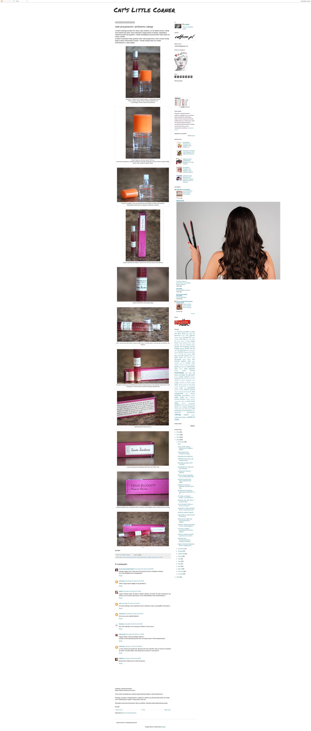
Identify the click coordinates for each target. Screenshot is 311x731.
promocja (178, 395)
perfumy (134, 557)
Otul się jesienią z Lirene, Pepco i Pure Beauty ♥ (187, 192)
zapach (154, 557)
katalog (176, 370)
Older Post (167, 710)
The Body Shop (182, 350)
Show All (193, 313)
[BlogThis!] (136, 555)
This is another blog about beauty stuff (184, 302)
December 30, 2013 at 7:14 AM (135, 634)
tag (183, 405)
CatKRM (186, 24)
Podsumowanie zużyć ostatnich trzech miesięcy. (187, 305)
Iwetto (121, 591)
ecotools (177, 363)
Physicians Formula (189, 346)
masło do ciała (184, 378)
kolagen (184, 370)
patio (185, 388)
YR (175, 354)
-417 (176, 331)
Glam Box (188, 339)
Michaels (185, 343)
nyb (120, 603)
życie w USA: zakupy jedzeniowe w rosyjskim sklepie (185, 448)
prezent (192, 393)
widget (193, 135)
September (181, 553)
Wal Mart (180, 352)
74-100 (179, 332)
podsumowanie (183, 391)
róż (185, 401)
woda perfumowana (142, 557)
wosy (193, 410)
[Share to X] (137, 555)
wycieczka (178, 412)
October (180, 551)
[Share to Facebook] (139, 555)
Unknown (122, 581)
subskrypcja (178, 405)
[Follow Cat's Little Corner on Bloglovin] (181, 70)
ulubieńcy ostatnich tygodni (185, 512)
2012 (178, 577)
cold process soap (189, 357)
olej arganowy (182, 386)
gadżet (176, 366)
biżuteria (186, 355)
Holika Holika (180, 341)
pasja (181, 388)
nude (190, 384)
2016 (178, 432)
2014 (178, 437)
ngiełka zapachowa (183, 384)
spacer (183, 403)
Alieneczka (122, 634)
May (179, 564)
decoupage (178, 359)
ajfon (193, 354)
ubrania (185, 407)
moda (193, 380)
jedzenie (192, 369)
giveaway (185, 366)
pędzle (182, 397)
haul (176, 369)
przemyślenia (186, 395)
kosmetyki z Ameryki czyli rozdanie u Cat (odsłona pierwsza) (189, 152)
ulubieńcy (191, 407)
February (181, 571)
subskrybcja (192, 403)
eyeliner (177, 365)
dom (193, 359)
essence (188, 363)
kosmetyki (128, 557)
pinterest (192, 389)
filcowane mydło (183, 365)
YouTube (181, 354)
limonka (176, 377)
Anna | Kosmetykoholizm (126, 569)
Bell (194, 333)
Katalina (121, 624)
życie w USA (159, 557)
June (179, 561)
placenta (177, 391)
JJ (185, 341)
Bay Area (189, 333)
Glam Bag (182, 339)
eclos (193, 361)
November (181, 548)
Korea (176, 343)
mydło (176, 384)
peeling (181, 389)
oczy (193, 384)
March (180, 569)
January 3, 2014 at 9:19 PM (133, 658)
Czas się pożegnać (181, 297)
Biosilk (183, 335)
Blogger (163, 727)
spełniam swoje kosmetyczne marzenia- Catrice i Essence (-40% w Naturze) (188, 179)
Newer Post (118, 710)
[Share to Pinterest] (140, 555)
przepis (193, 395)
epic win (182, 363)
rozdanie (182, 399)
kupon (176, 375)
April (179, 566)
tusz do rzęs (191, 405)
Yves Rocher (187, 354)
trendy (185, 405)
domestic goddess (180, 361)
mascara (192, 377)
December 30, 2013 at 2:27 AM (131, 603)
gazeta (180, 366)
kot (186, 373)
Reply (120, 575)
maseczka (177, 378)
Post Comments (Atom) (129, 713)
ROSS (187, 348)
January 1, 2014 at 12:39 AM (133, 646)
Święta (184, 417)
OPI (181, 346)
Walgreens (186, 352)
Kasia (124, 557)
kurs (180, 375)
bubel (176, 357)
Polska (177, 348)
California (192, 335)
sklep (176, 403)
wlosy (189, 408)
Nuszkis (177, 346)
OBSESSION (180, 200)
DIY (190, 337)
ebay (121, 557)
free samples (191, 365)
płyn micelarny (190, 397)
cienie (180, 357)
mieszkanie (188, 380)
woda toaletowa (187, 410)
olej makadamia (191, 386)
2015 (178, 434)
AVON (183, 331)
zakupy (149, 557)
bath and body (179, 355)
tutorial (176, 407)
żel (187, 417)
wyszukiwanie (191, 412)
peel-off (176, 389)
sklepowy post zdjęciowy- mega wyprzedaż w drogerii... (185, 520)
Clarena (180, 337)
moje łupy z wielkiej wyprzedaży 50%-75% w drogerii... (185, 530)
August (180, 556)
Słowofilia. (179, 288)
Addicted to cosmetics (183, 189)
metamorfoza (192, 378)
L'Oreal (180, 343)
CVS (186, 335)
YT (177, 354)
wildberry (122, 658)
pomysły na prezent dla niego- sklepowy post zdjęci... (184, 481)
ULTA (188, 350)
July (179, 558)
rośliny (182, 401)
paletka (176, 388)
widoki (186, 408)
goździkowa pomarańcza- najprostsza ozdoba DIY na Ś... (186, 492)
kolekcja (192, 370)
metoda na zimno (180, 380)
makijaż (181, 377)
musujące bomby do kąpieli (182, 382)
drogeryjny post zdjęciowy (185, 456)
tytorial (180, 407)
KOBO (188, 341)
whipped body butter (179, 408)
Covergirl (185, 337)
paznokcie (191, 388)
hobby (185, 368)
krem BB (192, 373)
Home (143, 710)
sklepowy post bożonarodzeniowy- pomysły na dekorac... (184, 540)
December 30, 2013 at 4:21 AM (133, 624)
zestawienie (178, 417)
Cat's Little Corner (144, 9)
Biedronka (177, 335)
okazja (176, 386)
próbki (176, 397)
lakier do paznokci (188, 375)
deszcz (189, 359)
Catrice (176, 337)
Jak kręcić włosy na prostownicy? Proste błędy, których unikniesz (183, 283)
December (181, 442)
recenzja (177, 399)
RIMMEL (182, 348)
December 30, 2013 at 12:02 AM (134, 581)
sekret (188, 401)
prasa (187, 393)
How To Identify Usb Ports (183, 290)
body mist (192, 355)
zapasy (193, 414)
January (180, 574)
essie (193, 363)
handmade (191, 367)
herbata (180, 368)
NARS (189, 343)
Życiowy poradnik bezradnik (181, 295)
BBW (187, 331)
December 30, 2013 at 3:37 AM (134, 613)
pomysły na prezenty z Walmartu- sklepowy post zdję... (185, 486)
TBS (176, 350)
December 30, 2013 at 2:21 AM (132, 591)
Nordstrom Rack (190, 344)
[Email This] (134, 555)
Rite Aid (192, 348)
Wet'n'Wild (192, 352)
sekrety (193, 401)
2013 (178, 439)
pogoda (189, 391)
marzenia (187, 377)
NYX (184, 344)
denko (184, 359)
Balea (190, 331)
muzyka (193, 382)
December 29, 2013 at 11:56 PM (144, 569)
